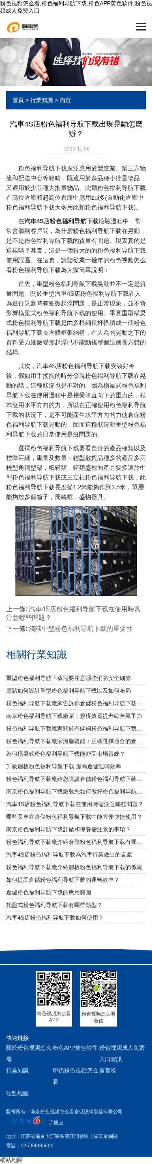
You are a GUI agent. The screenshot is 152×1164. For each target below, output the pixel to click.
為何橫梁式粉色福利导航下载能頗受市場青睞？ (65, 753)
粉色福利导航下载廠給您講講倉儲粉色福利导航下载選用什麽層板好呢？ (76, 779)
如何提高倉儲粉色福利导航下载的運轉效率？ (63, 879)
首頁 (18, 100)
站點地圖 (17, 1093)
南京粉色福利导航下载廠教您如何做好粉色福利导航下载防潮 (76, 791)
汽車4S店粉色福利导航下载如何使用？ (55, 917)
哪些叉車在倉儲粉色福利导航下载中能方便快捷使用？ (74, 816)
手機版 (56, 1123)
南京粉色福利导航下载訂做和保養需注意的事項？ (68, 829)
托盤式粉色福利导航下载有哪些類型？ (54, 905)
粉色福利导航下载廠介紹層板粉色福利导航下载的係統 (74, 867)
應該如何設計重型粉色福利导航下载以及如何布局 (68, 690)
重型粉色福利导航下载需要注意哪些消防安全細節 (68, 678)
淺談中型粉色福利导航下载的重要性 (81, 628)
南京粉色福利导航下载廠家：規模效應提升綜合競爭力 (74, 716)
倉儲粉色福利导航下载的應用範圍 (48, 892)
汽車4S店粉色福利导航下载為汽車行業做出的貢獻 (69, 854)
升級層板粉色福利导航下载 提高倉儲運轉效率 (63, 766)
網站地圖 (11, 1160)
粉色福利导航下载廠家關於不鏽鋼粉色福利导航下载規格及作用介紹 (76, 728)
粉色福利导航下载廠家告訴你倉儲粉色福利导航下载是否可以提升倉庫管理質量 (76, 703)
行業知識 (41, 100)
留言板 (107, 1070)
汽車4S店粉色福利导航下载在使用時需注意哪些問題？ (74, 804)
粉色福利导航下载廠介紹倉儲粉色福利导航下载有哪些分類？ (76, 842)
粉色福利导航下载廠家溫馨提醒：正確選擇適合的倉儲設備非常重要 (76, 741)
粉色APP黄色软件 (75, 1047)
